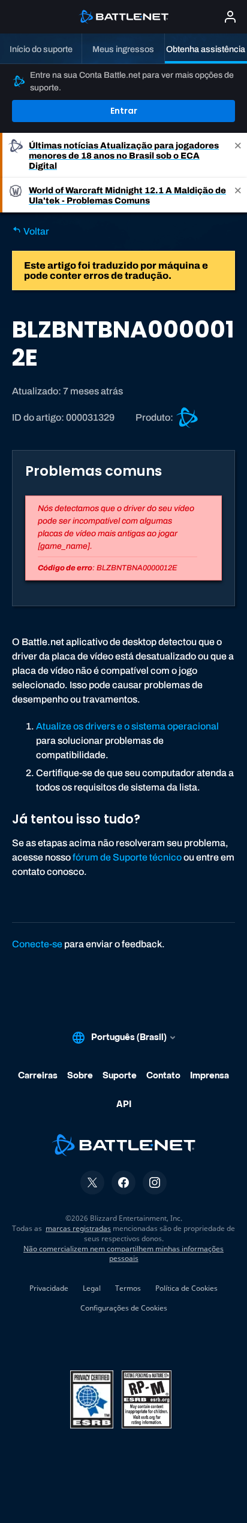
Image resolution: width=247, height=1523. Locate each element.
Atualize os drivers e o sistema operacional (127, 726)
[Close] (238, 155)
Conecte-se (37, 944)
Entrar (123, 111)
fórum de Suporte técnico (127, 857)
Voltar (35, 231)
